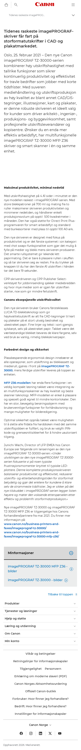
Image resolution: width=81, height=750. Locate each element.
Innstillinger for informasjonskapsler (40, 714)
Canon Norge (39, 725)
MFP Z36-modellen (17, 383)
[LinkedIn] (40, 733)
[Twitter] (50, 733)
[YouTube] (59, 733)
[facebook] (21, 733)
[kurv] (6, 5)
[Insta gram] (30, 733)
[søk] (16, 5)
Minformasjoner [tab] (40, 553)
